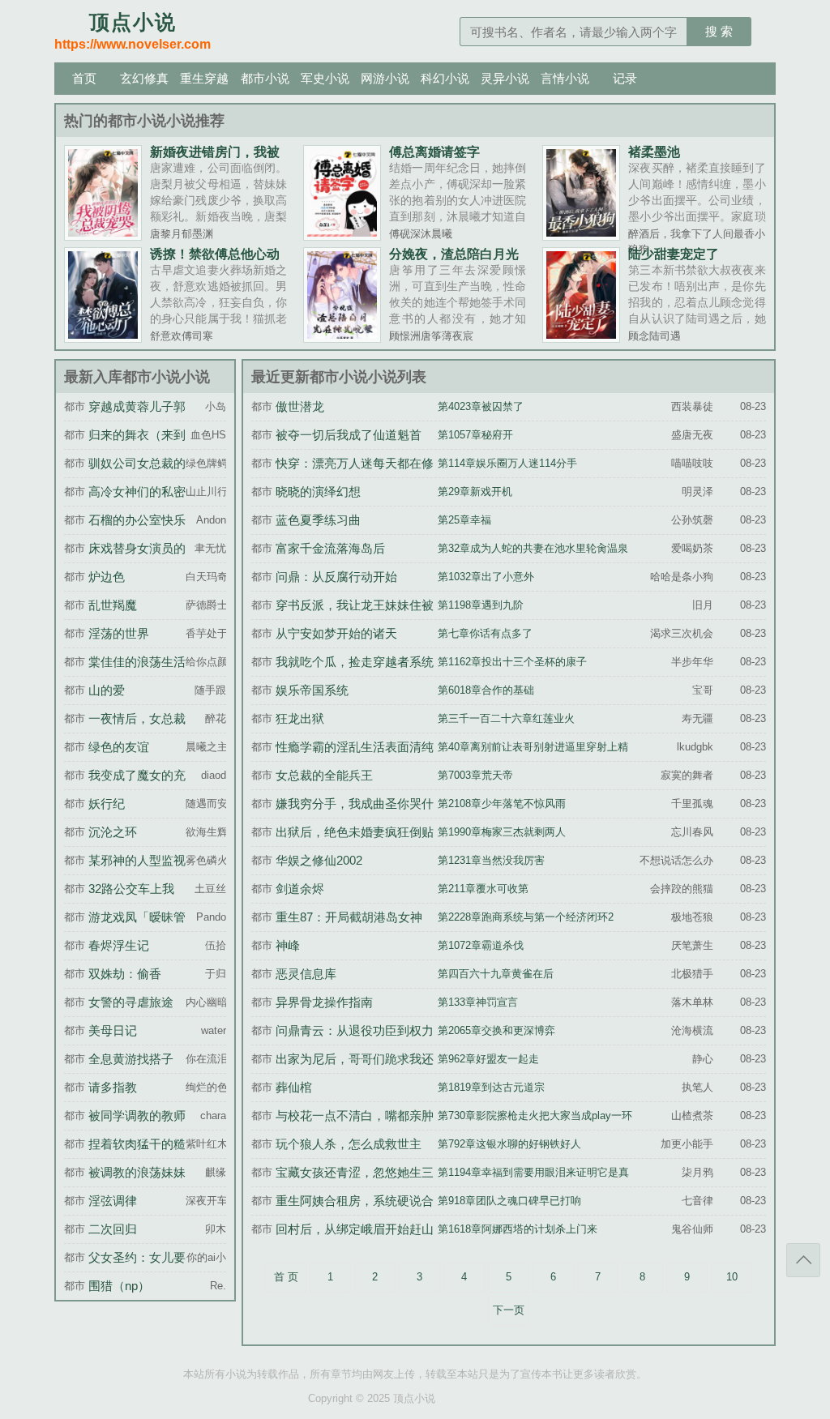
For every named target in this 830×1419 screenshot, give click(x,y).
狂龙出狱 (300, 718)
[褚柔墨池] (581, 235)
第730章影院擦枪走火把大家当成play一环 (535, 1116)
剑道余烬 (300, 888)
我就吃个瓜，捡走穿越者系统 (355, 662)
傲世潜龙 (300, 406)
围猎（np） (119, 1286)
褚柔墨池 (654, 151)
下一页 (508, 1310)
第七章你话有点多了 (485, 633)
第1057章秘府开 (475, 435)
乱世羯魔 (112, 605)
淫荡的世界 (118, 633)
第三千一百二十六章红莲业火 (506, 718)
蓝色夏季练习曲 (318, 520)
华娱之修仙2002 (319, 860)
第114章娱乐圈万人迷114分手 (507, 463)
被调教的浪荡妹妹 (137, 1172)
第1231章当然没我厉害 (491, 860)
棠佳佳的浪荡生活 (137, 662)
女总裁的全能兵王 (324, 775)
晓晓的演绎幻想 (318, 491)
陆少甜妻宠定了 (673, 253)
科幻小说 (445, 78)
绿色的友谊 (118, 747)
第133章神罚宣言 (478, 1002)
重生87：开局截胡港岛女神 (349, 917)
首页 (84, 78)
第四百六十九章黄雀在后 (496, 974)
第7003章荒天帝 (475, 775)
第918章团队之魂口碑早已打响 (509, 1201)
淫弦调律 (112, 1200)
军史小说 (325, 78)
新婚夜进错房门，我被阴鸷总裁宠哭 (215, 158)
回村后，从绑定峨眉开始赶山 (355, 1229)
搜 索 (719, 31)
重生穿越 (204, 78)
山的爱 (106, 690)
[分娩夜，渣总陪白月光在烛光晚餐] (342, 337)
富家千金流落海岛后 (330, 548)
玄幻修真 (144, 78)
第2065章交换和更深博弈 (496, 1030)
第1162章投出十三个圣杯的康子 (512, 662)
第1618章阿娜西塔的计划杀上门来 (517, 1229)
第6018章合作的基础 (486, 690)
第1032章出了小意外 (486, 577)
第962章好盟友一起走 (488, 1059)
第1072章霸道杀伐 (481, 945)
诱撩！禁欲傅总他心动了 (215, 260)
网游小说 (385, 78)
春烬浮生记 (118, 945)
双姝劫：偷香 (124, 974)
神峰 (288, 945)
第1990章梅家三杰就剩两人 (502, 832)
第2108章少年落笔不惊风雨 (502, 804)
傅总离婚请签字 (434, 151)
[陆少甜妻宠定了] (581, 337)
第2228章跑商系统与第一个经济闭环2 (526, 917)
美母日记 (112, 1030)
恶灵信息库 (306, 974)
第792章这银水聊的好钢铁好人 (509, 1144)
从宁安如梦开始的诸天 (336, 633)
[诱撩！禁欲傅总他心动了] (103, 337)
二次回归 (112, 1229)
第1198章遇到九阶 (481, 605)
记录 (625, 78)
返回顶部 (803, 1260)
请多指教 (112, 1087)
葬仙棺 (294, 1087)
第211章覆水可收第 (483, 889)
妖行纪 (106, 803)
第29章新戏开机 (475, 492)
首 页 (286, 1277)
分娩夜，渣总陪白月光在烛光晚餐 (454, 260)
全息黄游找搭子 (130, 1059)
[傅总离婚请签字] (342, 235)
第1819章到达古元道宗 (491, 1087)
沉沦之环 (112, 832)
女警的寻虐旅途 (130, 1002)
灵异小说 (505, 78)
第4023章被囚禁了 (481, 406)
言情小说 (565, 78)
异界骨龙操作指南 (324, 1002)
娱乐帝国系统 (312, 690)
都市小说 (265, 78)
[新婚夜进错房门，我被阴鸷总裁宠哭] (103, 235)
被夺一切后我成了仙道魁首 (348, 435)
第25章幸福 (464, 520)
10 (732, 1277)
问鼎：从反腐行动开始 (336, 576)
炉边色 (106, 576)
